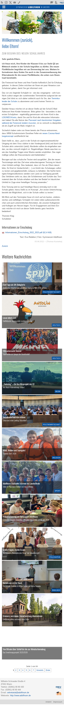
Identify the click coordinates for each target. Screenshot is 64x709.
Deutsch (56, 325)
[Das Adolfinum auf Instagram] (6, 3)
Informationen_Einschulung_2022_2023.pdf (28, 232)
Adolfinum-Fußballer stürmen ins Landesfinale (21, 483)
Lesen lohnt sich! (9, 317)
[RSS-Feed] (2, 2)
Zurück (5, 246)
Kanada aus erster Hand (12, 582)
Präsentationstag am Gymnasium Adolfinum (20, 516)
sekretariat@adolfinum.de (18, 692)
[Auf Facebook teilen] (57, 12)
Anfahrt (48, 702)
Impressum (57, 702)
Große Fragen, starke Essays (14, 549)
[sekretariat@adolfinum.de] (15, 2)
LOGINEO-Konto (9, 117)
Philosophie (54, 557)
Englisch (56, 590)
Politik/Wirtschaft (51, 292)
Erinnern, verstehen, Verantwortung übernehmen (22, 616)
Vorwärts (39, 670)
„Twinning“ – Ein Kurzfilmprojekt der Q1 (19, 384)
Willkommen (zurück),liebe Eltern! (17, 43)
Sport (57, 491)
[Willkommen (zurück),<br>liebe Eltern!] (32, 33)
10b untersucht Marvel (12, 351)
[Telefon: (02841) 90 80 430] (19, 2)
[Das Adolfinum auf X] (10, 3)
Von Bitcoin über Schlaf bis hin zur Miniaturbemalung (24, 649)
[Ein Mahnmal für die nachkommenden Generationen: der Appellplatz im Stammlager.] (32, 610)
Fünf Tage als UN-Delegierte (14, 284)
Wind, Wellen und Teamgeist (14, 450)
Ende (48, 670)
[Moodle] (51, 2)
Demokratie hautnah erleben (14, 417)
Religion (56, 458)
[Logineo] (56, 2)
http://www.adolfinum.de (20, 695)
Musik (57, 391)
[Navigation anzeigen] (3, 7)
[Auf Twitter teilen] (60, 12)
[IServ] (61, 2)
